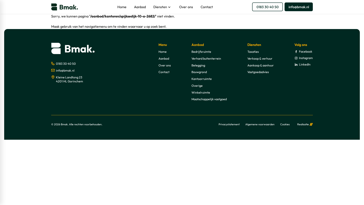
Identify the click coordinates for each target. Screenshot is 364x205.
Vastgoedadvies (258, 72)
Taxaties (253, 52)
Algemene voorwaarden (260, 124)
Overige (197, 86)
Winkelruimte (200, 92)
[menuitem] (121, 7)
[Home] (64, 6)
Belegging (198, 65)
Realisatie (303, 124)
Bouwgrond (199, 72)
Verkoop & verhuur (259, 58)
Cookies (285, 124)
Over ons (164, 65)
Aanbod (163, 58)
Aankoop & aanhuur (260, 65)
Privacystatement (229, 124)
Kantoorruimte (201, 79)
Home (162, 52)
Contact (163, 72)
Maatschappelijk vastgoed (209, 99)
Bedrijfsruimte (201, 52)
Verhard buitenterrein (206, 58)
